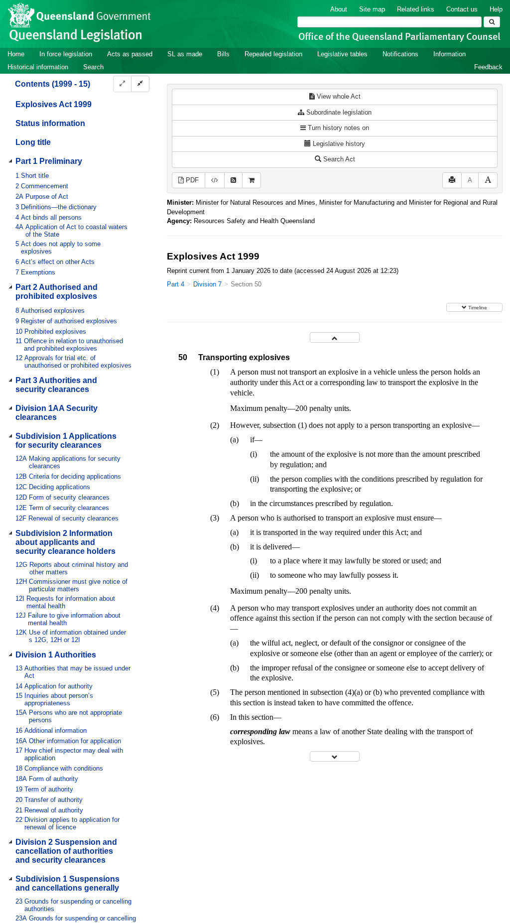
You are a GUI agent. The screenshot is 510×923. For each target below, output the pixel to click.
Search (93, 67)
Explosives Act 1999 (53, 104)
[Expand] (122, 84)
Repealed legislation (273, 54)
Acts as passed (129, 54)
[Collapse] (140, 84)
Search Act (338, 159)
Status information (50, 123)
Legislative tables (342, 54)
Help (496, 9)
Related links (415, 9)
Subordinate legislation (338, 112)
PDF (191, 180)
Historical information (37, 67)
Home (15, 54)
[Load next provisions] (335, 756)
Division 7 (207, 284)
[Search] (492, 21)
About (338, 9)
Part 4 (175, 284)
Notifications (400, 54)
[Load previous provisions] (335, 337)
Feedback (488, 67)
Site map (372, 9)
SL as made (184, 54)
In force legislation (65, 54)
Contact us (462, 9)
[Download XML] (215, 180)
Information (449, 54)
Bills (223, 54)
